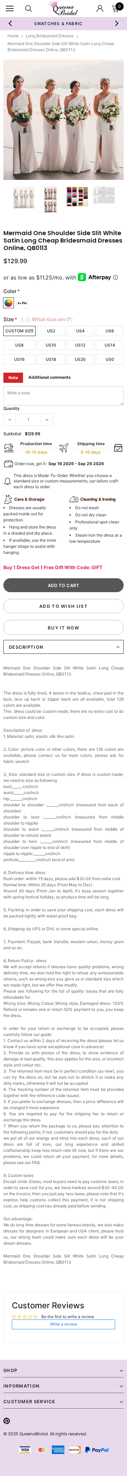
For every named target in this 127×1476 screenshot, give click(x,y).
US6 (110, 330)
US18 (51, 359)
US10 (51, 345)
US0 (110, 359)
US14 (110, 345)
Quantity (11, 408)
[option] (63, 120)
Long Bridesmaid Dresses (49, 35)
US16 (19, 359)
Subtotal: (12, 434)
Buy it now (63, 627)
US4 (80, 330)
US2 (51, 330)
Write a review (63, 1324)
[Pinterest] (6, 1421)
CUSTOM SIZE (19, 330)
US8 (19, 345)
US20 (80, 359)
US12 (80, 345)
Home (13, 35)
